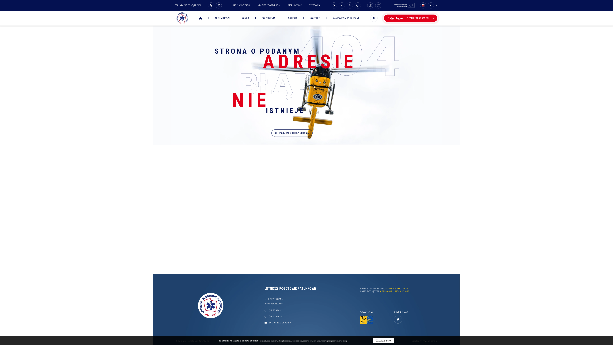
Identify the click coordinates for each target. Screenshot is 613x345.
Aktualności (222, 18)
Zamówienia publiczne (346, 18)
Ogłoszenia (268, 18)
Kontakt (315, 18)
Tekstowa (314, 5)
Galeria (292, 18)
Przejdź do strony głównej (293, 133)
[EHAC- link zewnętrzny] (367, 320)
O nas (245, 18)
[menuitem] (202, 18)
